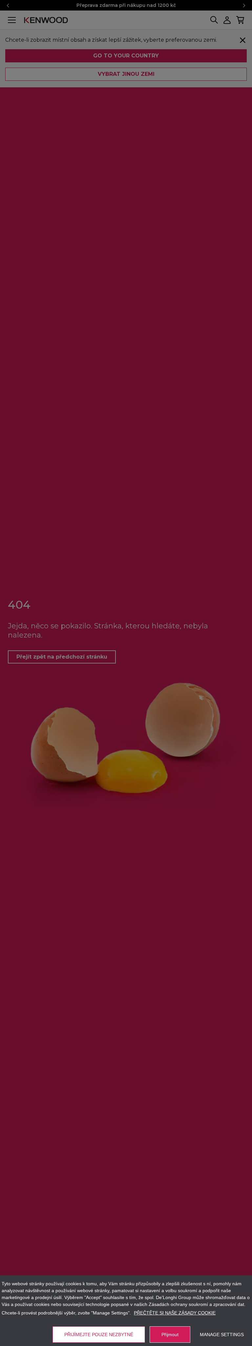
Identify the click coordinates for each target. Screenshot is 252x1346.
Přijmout (169, 1334)
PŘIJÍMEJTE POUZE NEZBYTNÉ (98, 1334)
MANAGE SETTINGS (222, 1334)
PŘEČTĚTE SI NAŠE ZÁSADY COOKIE (175, 1312)
